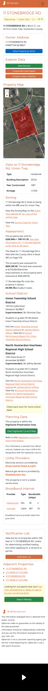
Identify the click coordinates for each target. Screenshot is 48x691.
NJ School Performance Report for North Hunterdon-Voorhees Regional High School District (21, 395)
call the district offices (28, 387)
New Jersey (9, 19)
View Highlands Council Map (21, 431)
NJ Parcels (12, 3)
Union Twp (23, 19)
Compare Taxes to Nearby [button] (24, 76)
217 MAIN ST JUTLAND (17, 580)
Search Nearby (24, 599)
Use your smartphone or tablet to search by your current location (23, 590)
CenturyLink (13, 502)
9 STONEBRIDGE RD (16, 576)
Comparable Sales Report (24, 71)
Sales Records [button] (24, 65)
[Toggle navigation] (42, 3)
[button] (7, 91)
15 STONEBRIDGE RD (16, 568)
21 (33, 19)
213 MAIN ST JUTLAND (17, 572)
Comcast (11, 508)
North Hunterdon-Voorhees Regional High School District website (23, 384)
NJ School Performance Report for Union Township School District (21, 336)
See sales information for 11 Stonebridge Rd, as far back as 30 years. (23, 242)
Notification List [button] (24, 557)
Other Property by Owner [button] (24, 51)
